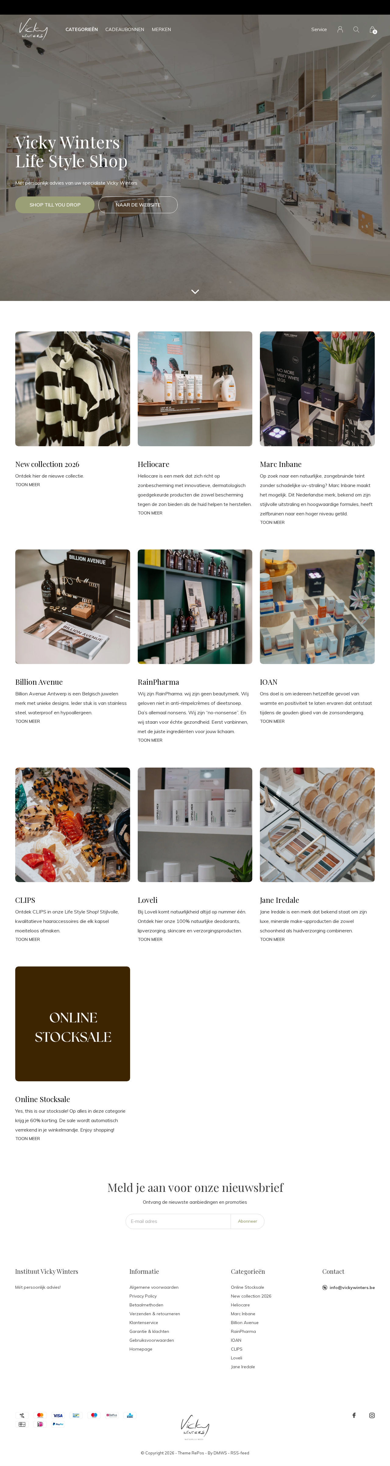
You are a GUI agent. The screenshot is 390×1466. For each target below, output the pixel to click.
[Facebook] (354, 1415)
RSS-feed (240, 1452)
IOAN (236, 1340)
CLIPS (237, 1349)
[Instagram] (372, 1415)
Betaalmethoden (146, 1305)
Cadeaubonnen (124, 29)
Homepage (140, 1349)
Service (319, 29)
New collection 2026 (251, 1296)
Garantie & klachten (149, 1331)
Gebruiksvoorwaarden (151, 1340)
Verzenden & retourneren (154, 1313)
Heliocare (240, 1305)
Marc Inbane (243, 1313)
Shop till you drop (55, 205)
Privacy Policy (143, 1296)
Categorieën (82, 29)
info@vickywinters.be (352, 1287)
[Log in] (340, 29)
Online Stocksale (247, 1287)
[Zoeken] (356, 29)
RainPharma (243, 1331)
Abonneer (247, 1221)
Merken (161, 29)
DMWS (220, 1452)
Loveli (236, 1358)
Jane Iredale (243, 1366)
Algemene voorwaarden (154, 1287)
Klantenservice (143, 1322)
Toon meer (27, 484)
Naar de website (138, 205)
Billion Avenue (245, 1322)
